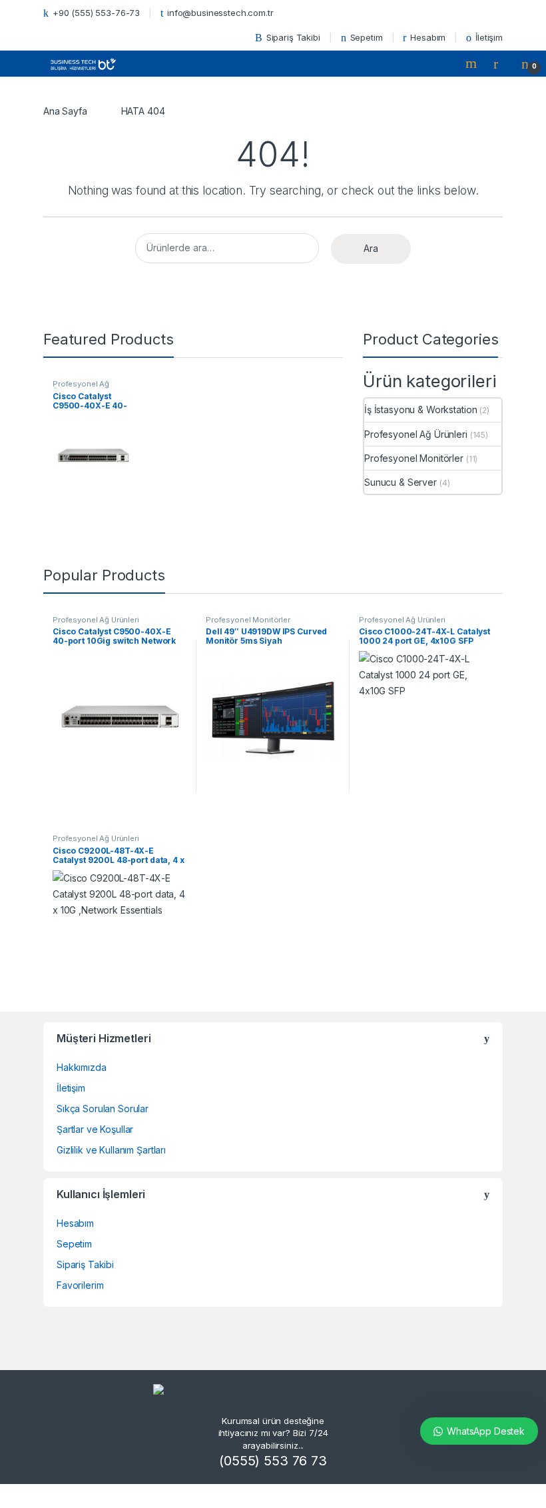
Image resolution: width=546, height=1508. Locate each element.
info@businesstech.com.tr (220, 12)
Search (472, 63)
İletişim (489, 37)
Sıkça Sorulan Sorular (102, 1108)
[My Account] (500, 63)
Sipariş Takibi (293, 37)
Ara (371, 248)
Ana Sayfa (65, 111)
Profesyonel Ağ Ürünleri (81, 387)
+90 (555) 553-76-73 (96, 12)
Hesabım (427, 37)
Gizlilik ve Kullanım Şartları (111, 1149)
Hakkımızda (82, 1067)
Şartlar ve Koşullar (95, 1129)
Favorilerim (80, 1285)
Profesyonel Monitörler (413, 458)
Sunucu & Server (400, 482)
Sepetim (366, 37)
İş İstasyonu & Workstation (420, 409)
